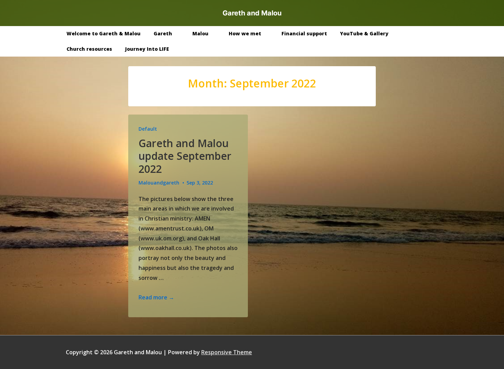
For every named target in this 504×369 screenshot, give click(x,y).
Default (148, 129)
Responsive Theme (226, 352)
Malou (200, 33)
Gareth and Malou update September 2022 (185, 156)
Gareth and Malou (252, 13)
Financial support (304, 33)
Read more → (156, 297)
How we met (245, 33)
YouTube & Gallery (364, 33)
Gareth (163, 33)
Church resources (89, 49)
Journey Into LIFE (147, 49)
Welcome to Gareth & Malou (104, 33)
